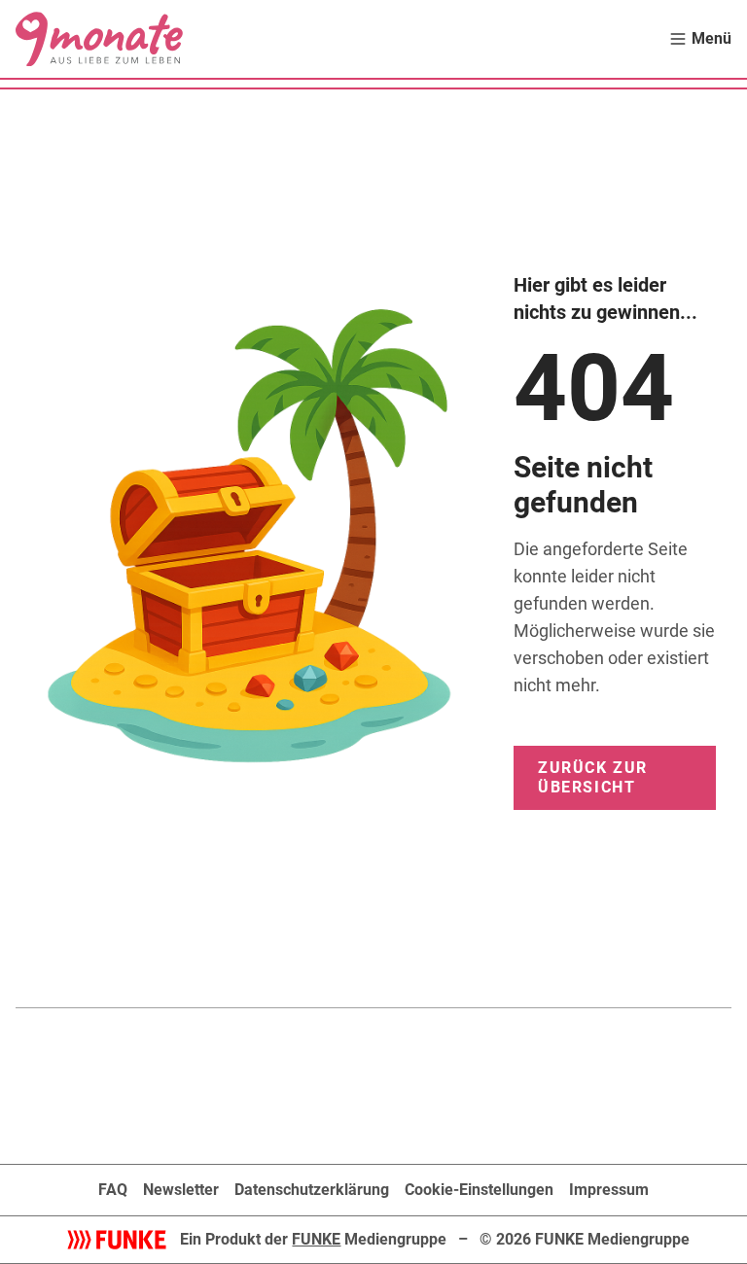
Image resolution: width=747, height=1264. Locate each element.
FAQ (112, 1189)
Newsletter (181, 1189)
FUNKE (316, 1239)
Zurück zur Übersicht (593, 777)
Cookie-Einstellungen (479, 1189)
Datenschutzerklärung (311, 1189)
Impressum (609, 1189)
